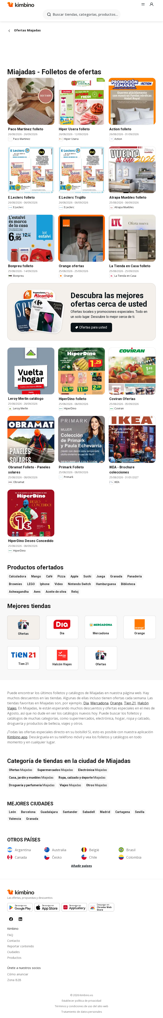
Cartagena (122, 812)
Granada (32, 818)
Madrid (105, 812)
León (12, 812)
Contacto (13, 941)
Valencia (15, 818)
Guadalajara (49, 812)
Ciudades (13, 952)
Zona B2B (14, 980)
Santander (70, 812)
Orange (116, 703)
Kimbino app (17, 737)
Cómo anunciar (17, 974)
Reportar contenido (20, 946)
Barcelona (28, 812)
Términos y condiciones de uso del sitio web (81, 1006)
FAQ (10, 935)
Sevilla (139, 812)
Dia (86, 703)
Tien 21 (130, 703)
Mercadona (99, 703)
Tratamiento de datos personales (81, 1012)
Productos (14, 958)
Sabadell (89, 812)
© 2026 (81, 995)
